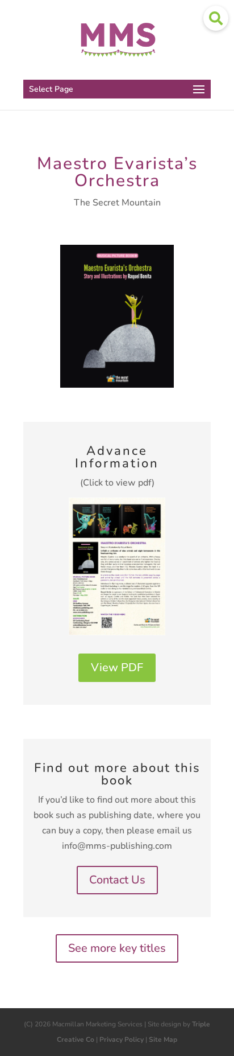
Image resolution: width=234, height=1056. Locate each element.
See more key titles (117, 948)
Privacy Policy (121, 1039)
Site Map (163, 1039)
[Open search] (215, 18)
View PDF (117, 667)
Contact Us (117, 879)
